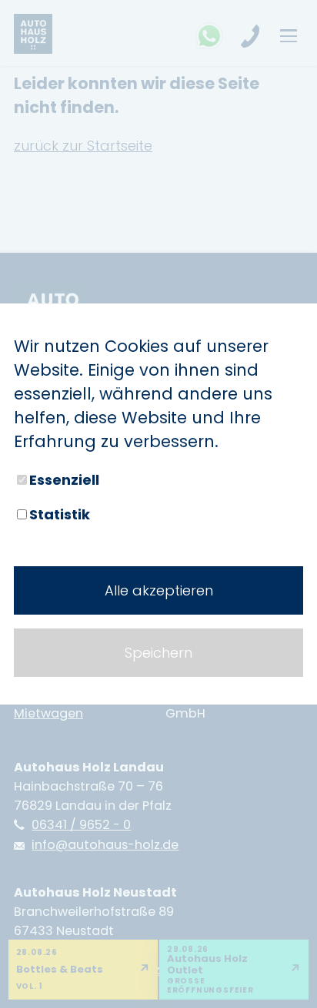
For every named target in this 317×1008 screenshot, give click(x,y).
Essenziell (64, 479)
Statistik (59, 514)
